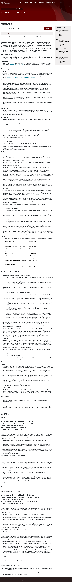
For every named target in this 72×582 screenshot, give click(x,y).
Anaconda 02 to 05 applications (16, 64)
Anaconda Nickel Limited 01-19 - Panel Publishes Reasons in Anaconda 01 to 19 (64, 32)
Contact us (14, 580)
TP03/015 (60, 45)
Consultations (48, 2)
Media (31, 2)
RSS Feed (56, 580)
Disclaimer (34, 580)
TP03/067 (60, 35)
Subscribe (49, 580)
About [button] (21, 2)
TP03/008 (60, 54)
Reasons (35, 2)
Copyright (21, 580)
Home (2, 8)
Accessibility (42, 580)
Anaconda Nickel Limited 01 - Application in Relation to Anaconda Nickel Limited (64, 50)
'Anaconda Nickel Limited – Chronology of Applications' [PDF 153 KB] (21, 77)
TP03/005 (60, 62)
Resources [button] (54, 2)
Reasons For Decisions (8, 8)
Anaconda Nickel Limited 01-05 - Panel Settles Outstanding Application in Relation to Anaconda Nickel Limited (64, 41)
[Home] (7, 2)
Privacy (27, 580)
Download (47, 28)
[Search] (69, 2)
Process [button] (26, 2)
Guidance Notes (41, 2)
